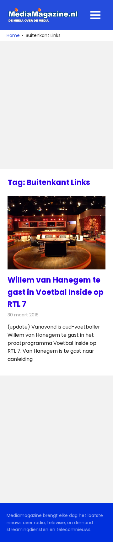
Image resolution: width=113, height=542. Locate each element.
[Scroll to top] (103, 532)
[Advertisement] (56, 105)
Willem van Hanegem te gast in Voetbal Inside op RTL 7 (56, 292)
